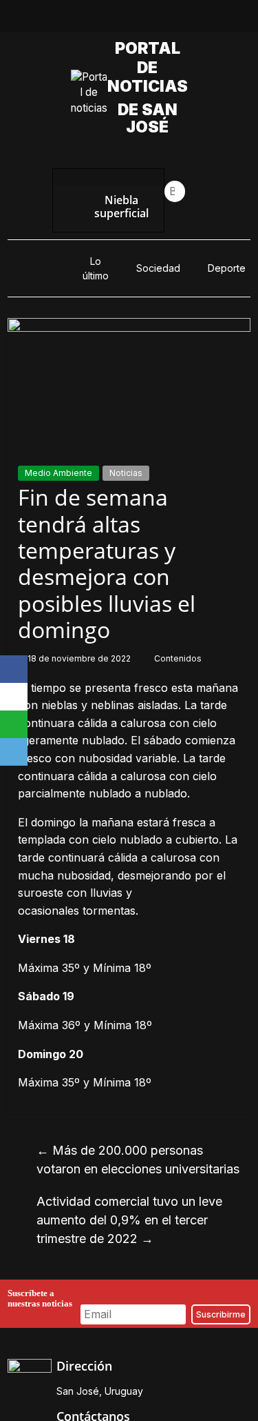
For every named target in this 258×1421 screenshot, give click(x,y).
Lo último (96, 268)
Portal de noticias (149, 67)
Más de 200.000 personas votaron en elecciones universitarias (137, 1159)
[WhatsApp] (14, 724)
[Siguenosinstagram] (145, 19)
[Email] (14, 752)
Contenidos (178, 658)
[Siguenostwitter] (113, 19)
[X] (14, 696)
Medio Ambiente (58, 473)
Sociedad (158, 268)
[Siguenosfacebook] (82, 19)
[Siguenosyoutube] (177, 19)
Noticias (125, 473)
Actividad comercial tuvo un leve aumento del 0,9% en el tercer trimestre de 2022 (129, 1220)
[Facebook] (14, 669)
